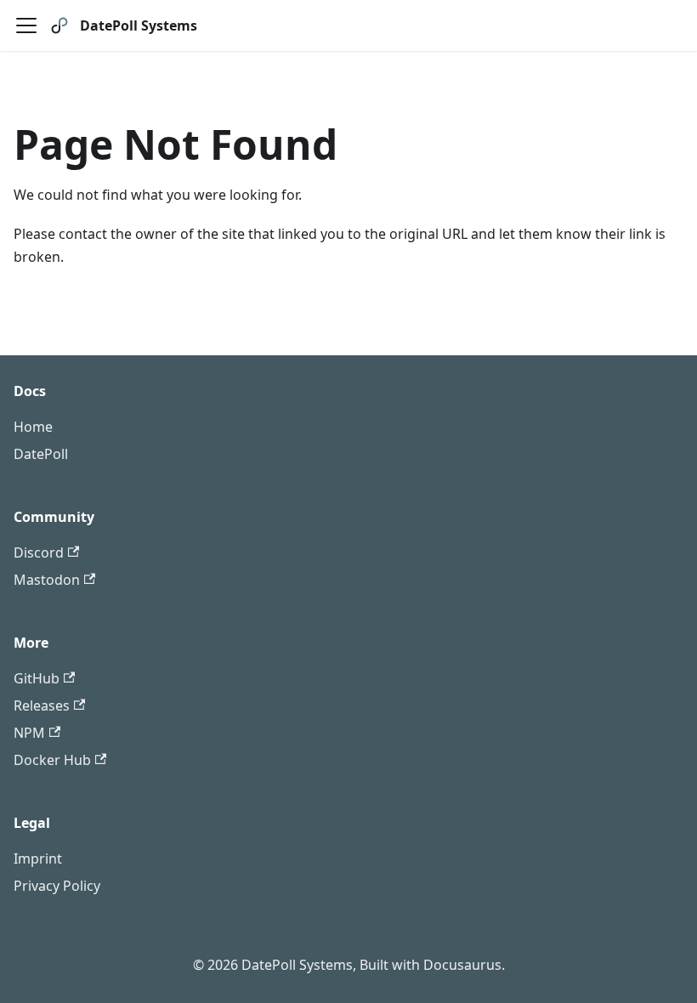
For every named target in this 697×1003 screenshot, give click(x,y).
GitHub (37, 678)
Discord (39, 552)
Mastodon (47, 579)
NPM (29, 732)
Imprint (38, 858)
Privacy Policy (57, 885)
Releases (42, 705)
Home (33, 426)
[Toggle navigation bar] (26, 25)
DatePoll (41, 454)
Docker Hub (52, 760)
